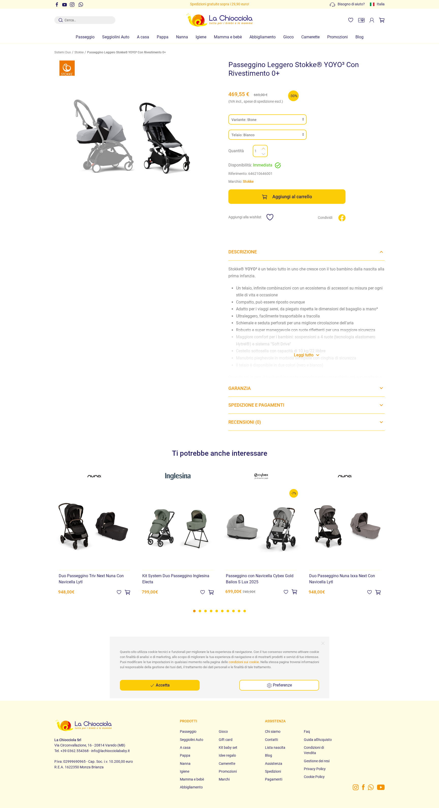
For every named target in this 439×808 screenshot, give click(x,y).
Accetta (162, 685)
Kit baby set (228, 747)
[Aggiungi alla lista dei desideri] (119, 592)
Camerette (310, 37)
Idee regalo (227, 755)
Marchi (224, 779)
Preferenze (282, 685)
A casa (143, 37)
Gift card (225, 740)
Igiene (201, 37)
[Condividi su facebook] (342, 217)
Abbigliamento (262, 37)
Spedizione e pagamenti (256, 405)
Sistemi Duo (62, 52)
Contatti (271, 740)
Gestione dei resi (317, 761)
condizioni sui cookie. (244, 662)
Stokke (79, 52)
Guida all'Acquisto (318, 740)
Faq (307, 731)
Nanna (182, 37)
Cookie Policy (314, 777)
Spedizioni (273, 771)
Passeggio (85, 37)
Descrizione (242, 251)
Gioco (288, 37)
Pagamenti (273, 779)
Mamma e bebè (228, 37)
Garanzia (239, 388)
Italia (381, 4)
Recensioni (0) (244, 422)
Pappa (162, 37)
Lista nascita (275, 747)
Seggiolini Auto (115, 37)
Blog (359, 37)
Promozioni (337, 37)
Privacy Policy (315, 769)
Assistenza (273, 763)
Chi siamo (272, 731)
